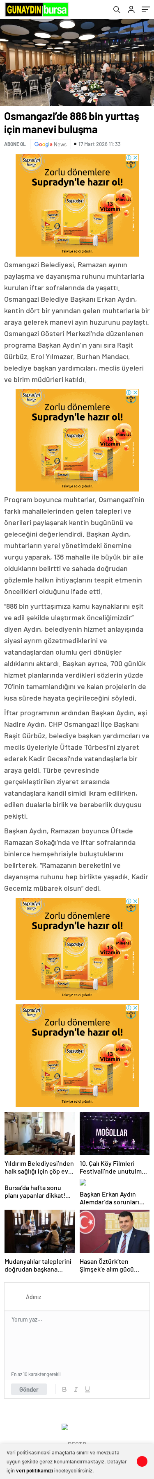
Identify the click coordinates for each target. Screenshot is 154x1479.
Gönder (29, 1389)
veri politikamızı (34, 1470)
